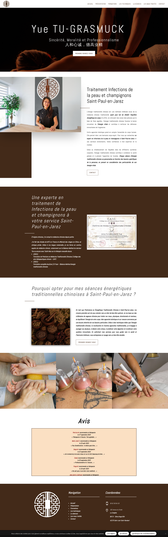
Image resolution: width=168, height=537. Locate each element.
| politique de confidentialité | (143, 533)
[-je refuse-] (166, 534)
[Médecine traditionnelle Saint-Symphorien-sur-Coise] (111, 249)
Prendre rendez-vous (84, 53)
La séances (137, 4)
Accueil (90, 4)
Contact (162, 4)
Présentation (100, 4)
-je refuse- (123, 533)
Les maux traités (150, 4)
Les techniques (125, 4)
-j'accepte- (111, 533)
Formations (112, 4)
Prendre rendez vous (87, 342)
